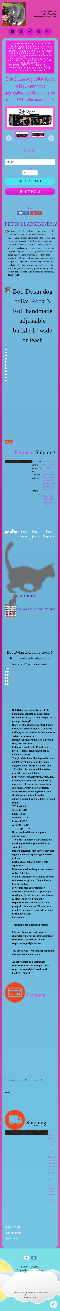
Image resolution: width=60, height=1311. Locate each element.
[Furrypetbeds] (14, 14)
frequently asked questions (30, 1270)
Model (30, 157)
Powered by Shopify (30, 1298)
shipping (35, 1266)
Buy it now (30, 192)
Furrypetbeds (29, 1292)
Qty (30, 168)
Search (24, 1266)
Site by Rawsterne (30, 1295)
